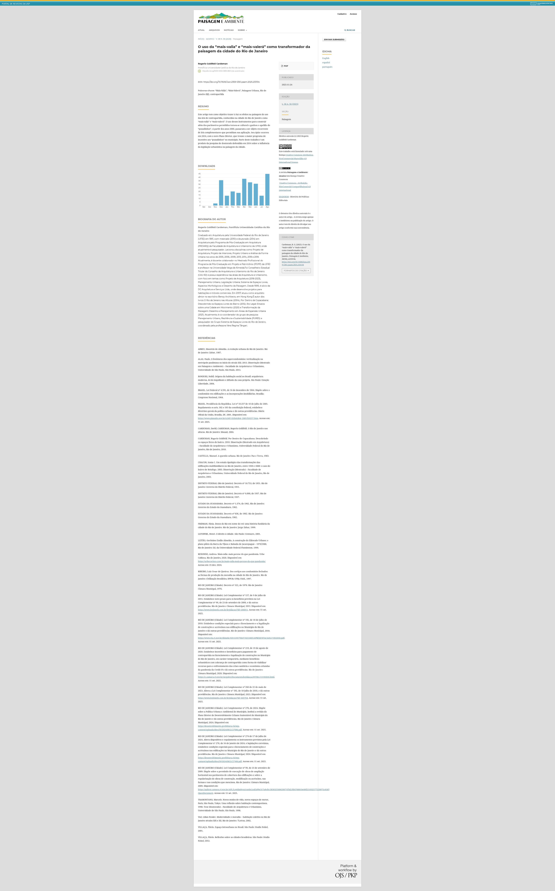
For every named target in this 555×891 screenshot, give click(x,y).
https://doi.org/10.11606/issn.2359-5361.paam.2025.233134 (231, 82)
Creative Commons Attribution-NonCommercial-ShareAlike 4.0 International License (296, 158)
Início (201, 39)
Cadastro (342, 14)
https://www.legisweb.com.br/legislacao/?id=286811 (223, 609)
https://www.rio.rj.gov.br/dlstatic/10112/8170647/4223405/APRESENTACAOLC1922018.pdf (241, 638)
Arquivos (214, 30)
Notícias (229, 30)
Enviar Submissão (334, 39)
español (326, 62)
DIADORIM (284, 196)
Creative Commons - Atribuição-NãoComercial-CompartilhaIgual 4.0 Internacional (295, 186)
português (327, 66)
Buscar (350, 30)
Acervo (210, 39)
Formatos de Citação (295, 270)
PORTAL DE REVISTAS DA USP (16, 4)
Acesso (353, 14)
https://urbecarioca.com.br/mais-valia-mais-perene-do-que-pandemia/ (231, 561)
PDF (285, 66)
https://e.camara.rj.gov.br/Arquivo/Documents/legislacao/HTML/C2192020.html (236, 677)
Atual (201, 30)
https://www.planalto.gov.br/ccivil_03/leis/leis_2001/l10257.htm (228, 418)
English (325, 58)
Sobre (241, 30)
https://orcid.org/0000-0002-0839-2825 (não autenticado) (223, 71)
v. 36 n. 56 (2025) (223, 39)
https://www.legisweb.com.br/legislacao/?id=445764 (223, 698)
